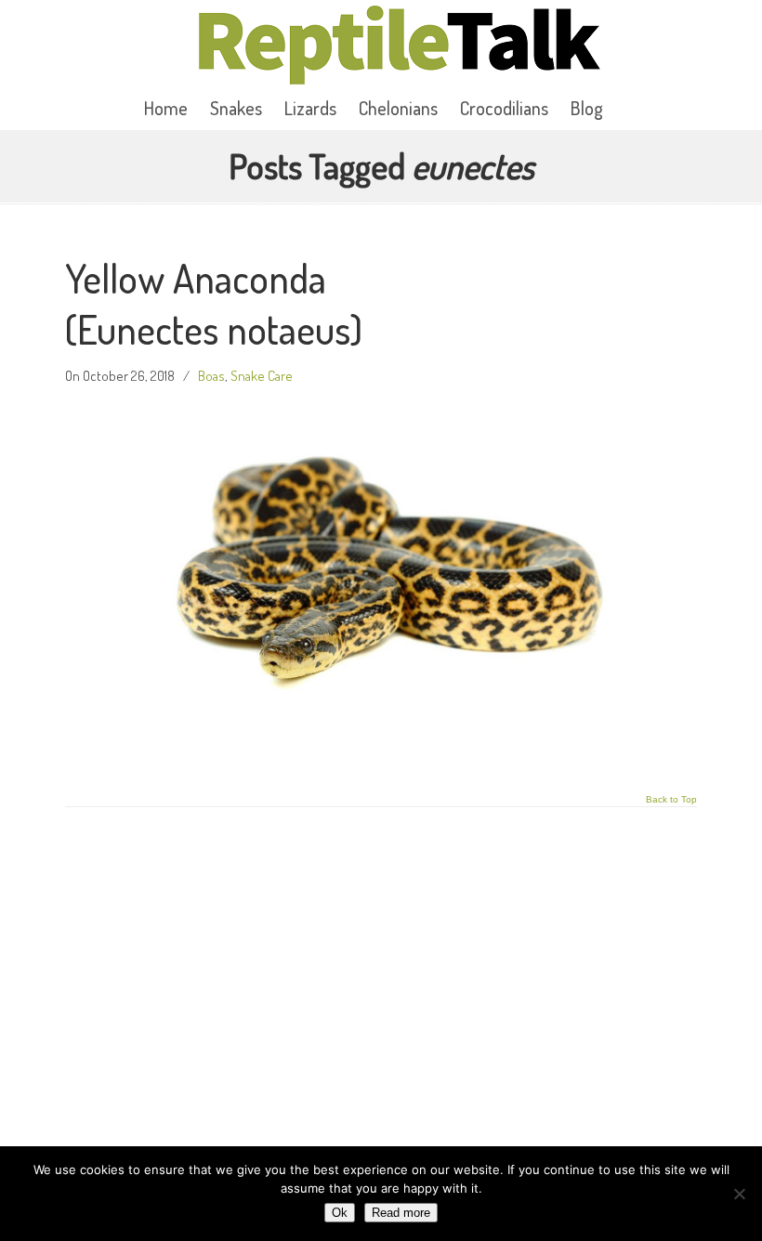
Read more (401, 1213)
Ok (340, 1213)
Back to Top (671, 799)
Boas (211, 375)
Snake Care (261, 375)
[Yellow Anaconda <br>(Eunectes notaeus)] (381, 758)
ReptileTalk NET (399, 45)
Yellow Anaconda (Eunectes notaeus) (213, 303)
